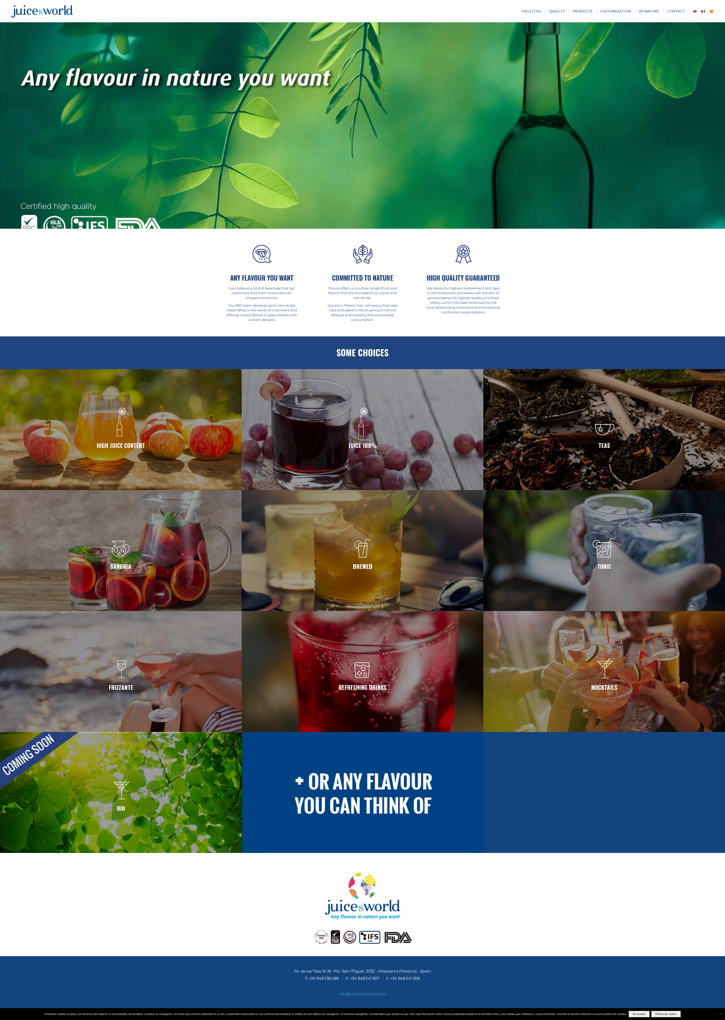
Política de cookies (666, 1014)
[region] (362, 125)
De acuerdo (639, 1014)
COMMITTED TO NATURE (362, 278)
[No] (720, 1014)
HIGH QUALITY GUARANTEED (463, 278)
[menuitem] (533, 11)
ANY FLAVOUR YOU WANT (262, 278)
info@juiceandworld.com (362, 994)
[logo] (42, 11)
